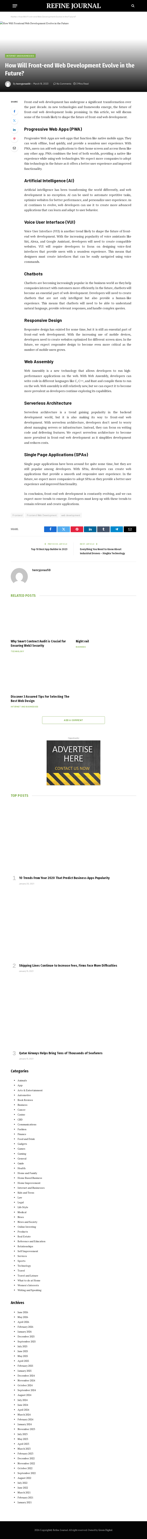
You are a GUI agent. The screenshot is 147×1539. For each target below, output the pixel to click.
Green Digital (105, 1530)
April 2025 (23, 1361)
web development (70, 515)
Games (21, 1148)
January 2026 (25, 1331)
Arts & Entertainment (30, 1090)
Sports (21, 1261)
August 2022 (24, 1478)
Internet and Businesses (20, 56)
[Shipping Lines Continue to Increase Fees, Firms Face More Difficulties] (73, 925)
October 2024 (25, 1385)
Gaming (22, 1153)
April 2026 (23, 1322)
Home (14, 16)
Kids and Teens (26, 1192)
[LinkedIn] (14, 129)
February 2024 (25, 1419)
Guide (21, 1163)
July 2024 (22, 1400)
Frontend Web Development (42, 515)
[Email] (14, 148)
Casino (21, 1114)
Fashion (22, 1129)
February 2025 (25, 1365)
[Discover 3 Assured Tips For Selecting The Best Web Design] (41, 674)
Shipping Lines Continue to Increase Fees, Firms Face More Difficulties (68, 966)
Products (23, 1231)
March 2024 (24, 1414)
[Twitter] (14, 120)
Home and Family (27, 1173)
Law (20, 1197)
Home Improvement (29, 1183)
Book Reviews (25, 1100)
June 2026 (23, 1312)
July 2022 (22, 1482)
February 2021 (25, 1497)
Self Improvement (28, 1251)
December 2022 (26, 1458)
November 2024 (26, 1380)
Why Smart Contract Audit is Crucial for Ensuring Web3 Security (38, 643)
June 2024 (23, 1405)
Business (81, 647)
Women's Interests (28, 1285)
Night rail (82, 641)
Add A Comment (73, 720)
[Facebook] (14, 111)
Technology (17, 651)
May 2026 (23, 1317)
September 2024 (27, 1390)
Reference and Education (31, 1241)
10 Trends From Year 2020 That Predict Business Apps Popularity (64, 878)
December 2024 (26, 1375)
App (20, 1085)
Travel (21, 1270)
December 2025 (26, 1336)
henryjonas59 (23, 83)
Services (22, 1256)
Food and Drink (26, 1139)
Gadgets (22, 1143)
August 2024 (24, 1395)
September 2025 (27, 1341)
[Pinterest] (14, 138)
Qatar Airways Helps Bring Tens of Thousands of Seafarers (61, 1053)
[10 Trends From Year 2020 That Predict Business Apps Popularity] (73, 837)
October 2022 (25, 1468)
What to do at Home (29, 1280)
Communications (27, 1124)
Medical (22, 1212)
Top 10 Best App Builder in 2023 (49, 549)
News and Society (27, 1222)
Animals (22, 1080)
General (22, 1158)
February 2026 (25, 1326)
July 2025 (22, 1346)
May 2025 (23, 1356)
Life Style (23, 1207)
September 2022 (27, 1473)
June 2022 (23, 1487)
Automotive (24, 1095)
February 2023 (25, 1453)
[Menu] (15, 6)
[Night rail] (106, 619)
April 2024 (23, 1409)
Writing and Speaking (29, 1290)
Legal (21, 1202)
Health (21, 1168)
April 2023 (23, 1443)
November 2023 (26, 1429)
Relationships (25, 1246)
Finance (22, 1134)
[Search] (132, 6)
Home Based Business (30, 1178)
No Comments (64, 83)
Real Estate (24, 1236)
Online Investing (27, 1226)
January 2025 (25, 1370)
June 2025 (23, 1351)
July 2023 (22, 1434)
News (21, 1217)
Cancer (21, 1109)
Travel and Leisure (28, 1275)
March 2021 (24, 1492)
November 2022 (26, 1463)
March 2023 (24, 1448)
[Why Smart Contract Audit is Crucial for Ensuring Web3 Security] (41, 619)
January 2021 (25, 1502)
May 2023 (23, 1439)
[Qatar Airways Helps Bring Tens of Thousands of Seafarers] (73, 1012)
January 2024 (25, 1424)
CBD (20, 1119)
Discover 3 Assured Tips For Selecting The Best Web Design (40, 699)
